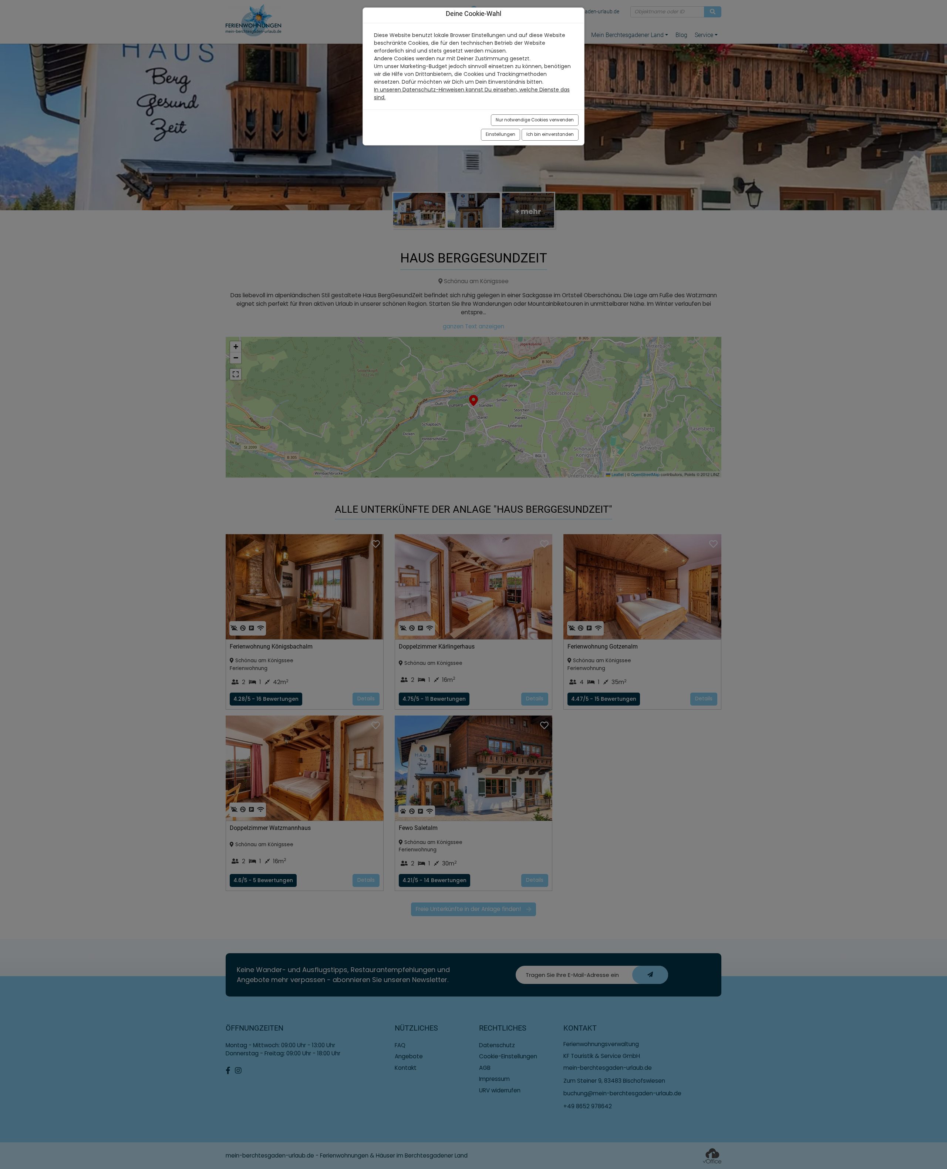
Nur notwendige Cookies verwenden (535, 120)
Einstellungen (500, 134)
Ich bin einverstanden (550, 134)
